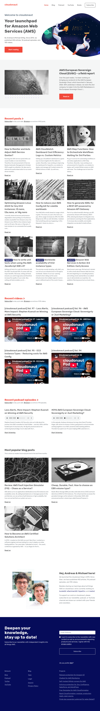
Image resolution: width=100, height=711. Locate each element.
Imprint (30, 683)
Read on (66, 96)
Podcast (61, 5)
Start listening (10, 433)
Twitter (7, 681)
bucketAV (62, 591)
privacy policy (66, 644)
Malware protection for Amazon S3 (72, 675)
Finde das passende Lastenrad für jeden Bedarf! (77, 699)
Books (79, 5)
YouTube (71, 5)
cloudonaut (11, 4)
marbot (92, 591)
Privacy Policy (33, 686)
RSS (71, 663)
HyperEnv (81, 591)
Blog (53, 5)
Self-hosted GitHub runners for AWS (72, 681)
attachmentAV (72, 591)
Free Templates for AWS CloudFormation (74, 690)
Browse (27, 121)
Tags (29, 675)
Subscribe (90, 5)
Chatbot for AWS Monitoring (69, 678)
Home (46, 5)
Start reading (13, 50)
